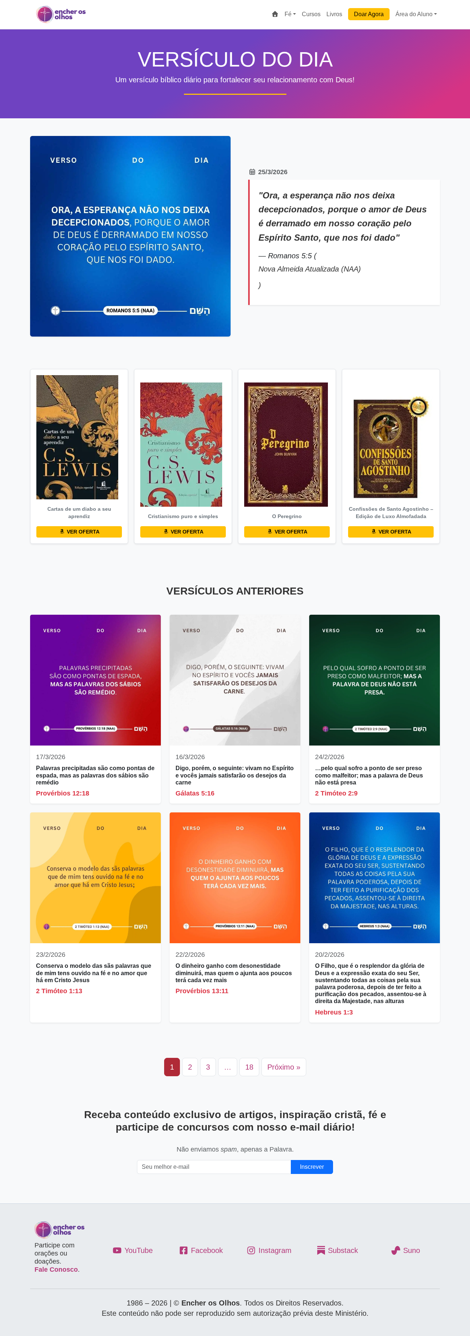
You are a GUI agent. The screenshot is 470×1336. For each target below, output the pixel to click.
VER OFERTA (82, 532)
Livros (334, 14)
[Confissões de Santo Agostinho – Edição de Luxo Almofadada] (391, 447)
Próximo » (283, 1067)
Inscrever (312, 1167)
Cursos (311, 14)
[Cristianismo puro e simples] (183, 445)
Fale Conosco (56, 1269)
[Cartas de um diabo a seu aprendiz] (79, 437)
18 (249, 1067)
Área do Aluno (414, 14)
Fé (288, 14)
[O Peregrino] (287, 445)
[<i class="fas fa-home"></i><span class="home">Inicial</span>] (275, 14)
